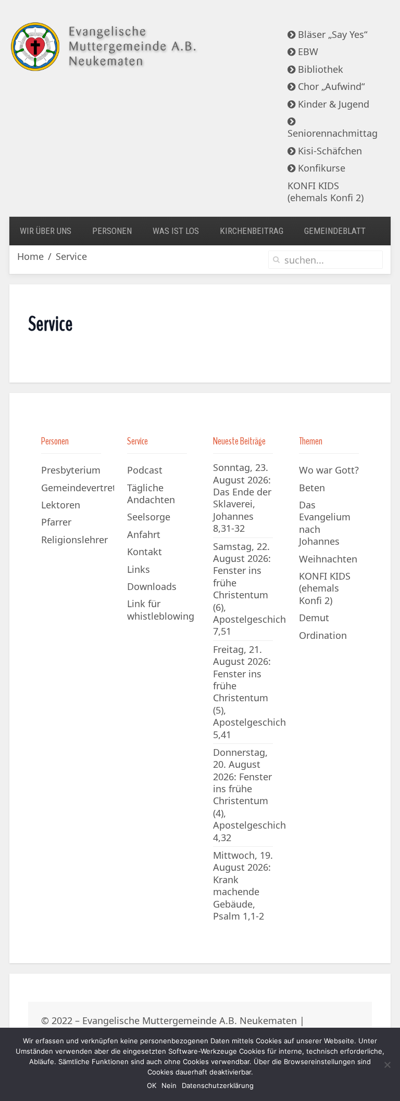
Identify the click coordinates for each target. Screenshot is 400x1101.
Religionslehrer (74, 539)
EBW (306, 51)
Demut (314, 617)
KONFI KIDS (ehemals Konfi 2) (326, 191)
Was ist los (176, 231)
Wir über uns (45, 231)
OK (151, 1085)
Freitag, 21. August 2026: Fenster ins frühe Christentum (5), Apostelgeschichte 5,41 (254, 692)
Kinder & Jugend (332, 104)
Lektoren (60, 505)
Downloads (152, 586)
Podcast (144, 470)
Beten (312, 487)
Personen (112, 231)
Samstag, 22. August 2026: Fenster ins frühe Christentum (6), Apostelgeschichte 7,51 (254, 589)
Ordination (323, 635)
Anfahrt (143, 534)
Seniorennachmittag (333, 133)
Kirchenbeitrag (251, 231)
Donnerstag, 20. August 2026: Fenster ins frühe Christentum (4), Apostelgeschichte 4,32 (254, 795)
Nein (169, 1085)
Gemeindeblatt (335, 231)
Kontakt (144, 551)
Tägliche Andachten (151, 493)
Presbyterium (71, 470)
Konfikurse (320, 168)
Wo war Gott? (329, 470)
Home (30, 257)
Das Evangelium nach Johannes (325, 523)
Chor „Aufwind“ (330, 86)
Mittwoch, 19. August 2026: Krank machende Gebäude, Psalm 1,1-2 (243, 885)
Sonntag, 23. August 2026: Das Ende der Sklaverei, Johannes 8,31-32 (242, 497)
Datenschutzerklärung (218, 1085)
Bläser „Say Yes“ (331, 34)
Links (138, 569)
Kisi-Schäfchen (328, 151)
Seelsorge (148, 516)
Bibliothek (319, 69)
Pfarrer (56, 522)
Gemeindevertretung (77, 487)
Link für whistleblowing (160, 609)
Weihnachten (328, 559)
